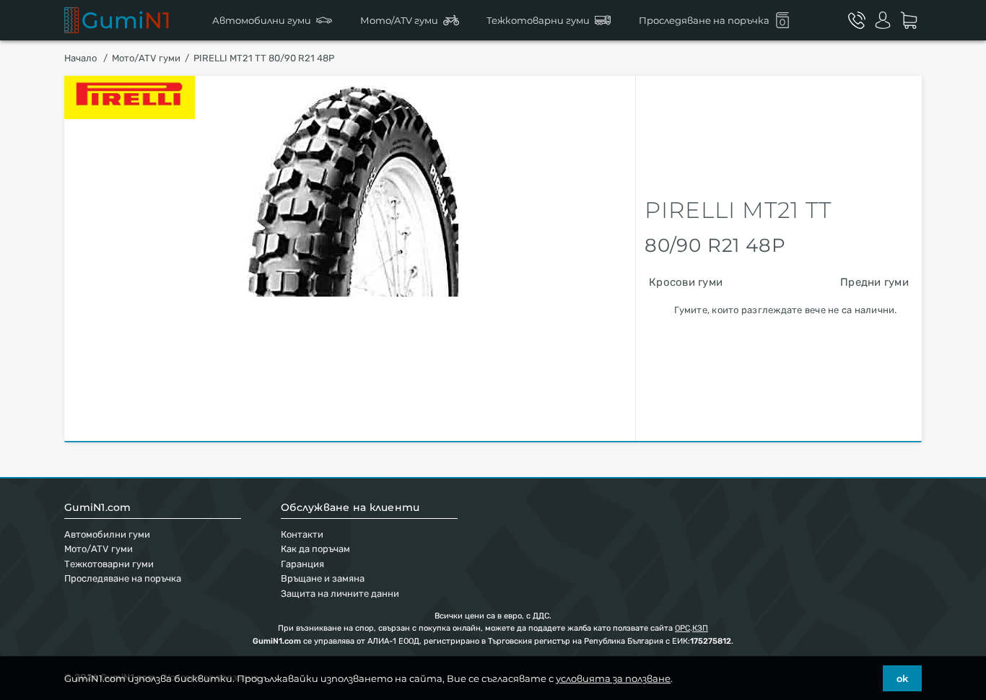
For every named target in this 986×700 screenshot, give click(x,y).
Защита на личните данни (340, 593)
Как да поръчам (315, 548)
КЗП (700, 628)
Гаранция (302, 564)
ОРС (682, 628)
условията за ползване (613, 678)
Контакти (302, 534)
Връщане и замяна (323, 578)
